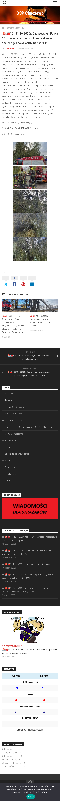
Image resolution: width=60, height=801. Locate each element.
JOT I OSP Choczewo (14, 420)
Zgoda (31, 796)
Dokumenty (12, 474)
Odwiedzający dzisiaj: (11, 756)
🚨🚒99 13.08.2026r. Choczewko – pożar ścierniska (28, 564)
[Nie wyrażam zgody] (56, 791)
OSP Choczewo (30, 13)
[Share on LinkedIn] (32, 281)
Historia (8, 447)
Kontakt (8, 460)
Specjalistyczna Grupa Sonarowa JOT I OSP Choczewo (28, 427)
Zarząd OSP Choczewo (15, 407)
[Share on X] (5, 281)
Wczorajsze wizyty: (10, 759)
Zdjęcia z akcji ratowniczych (17, 454)
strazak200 (9, 49)
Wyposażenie (10, 440)
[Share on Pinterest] (23, 281)
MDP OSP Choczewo (14, 434)
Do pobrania (10, 467)
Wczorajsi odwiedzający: (13, 763)
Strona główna (11, 393)
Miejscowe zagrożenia (13, 28)
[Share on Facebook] (14, 281)
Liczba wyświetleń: (10, 766)
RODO (7, 480)
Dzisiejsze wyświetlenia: (12, 752)
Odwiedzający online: (11, 749)
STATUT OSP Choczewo (15, 413)
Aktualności (10, 400)
